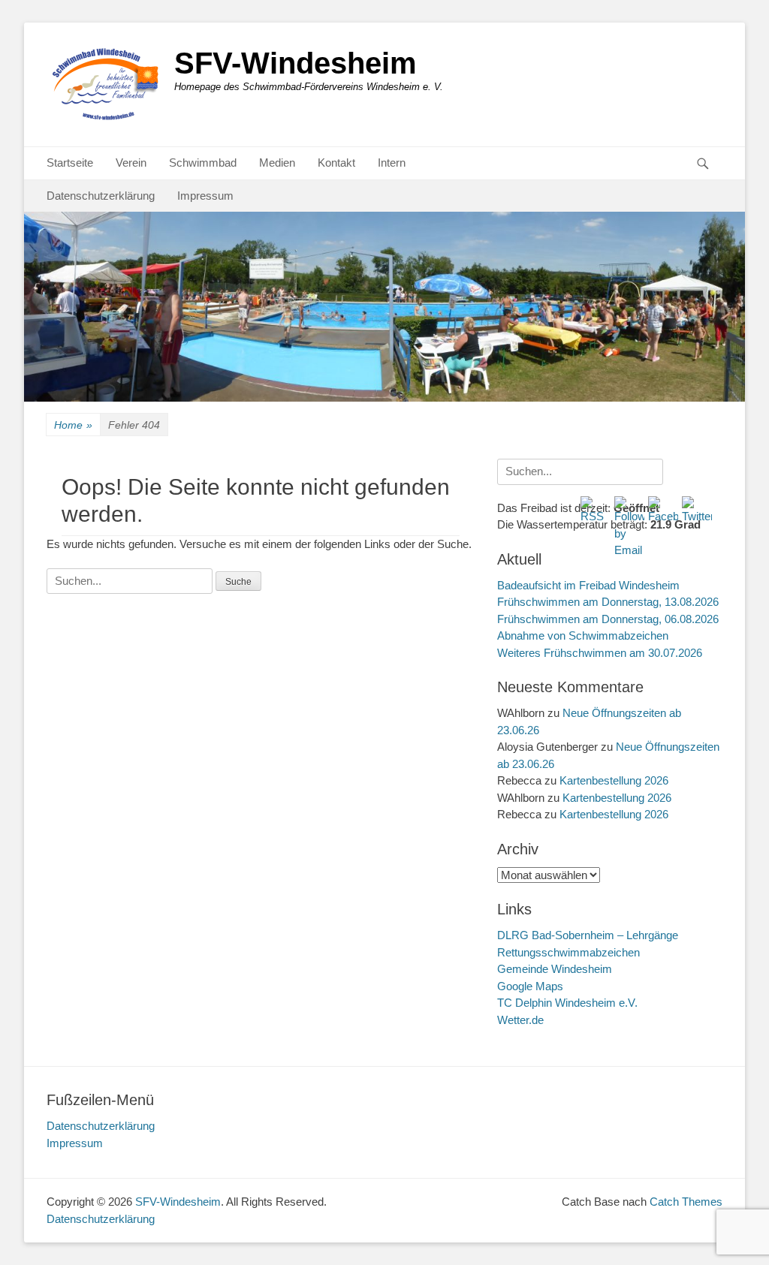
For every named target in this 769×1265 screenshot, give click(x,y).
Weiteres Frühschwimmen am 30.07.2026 (599, 652)
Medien (277, 162)
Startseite (70, 162)
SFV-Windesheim (295, 63)
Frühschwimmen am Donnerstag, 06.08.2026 (608, 619)
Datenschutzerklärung (101, 195)
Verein (131, 162)
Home (73, 425)
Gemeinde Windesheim (554, 968)
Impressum (205, 195)
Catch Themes (686, 1201)
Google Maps (530, 986)
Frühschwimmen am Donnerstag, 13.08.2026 (608, 601)
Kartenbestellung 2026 (613, 780)
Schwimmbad (203, 162)
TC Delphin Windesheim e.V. (567, 1002)
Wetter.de (520, 1020)
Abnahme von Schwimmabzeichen (582, 635)
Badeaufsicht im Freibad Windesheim (588, 585)
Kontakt (336, 162)
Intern (392, 162)
